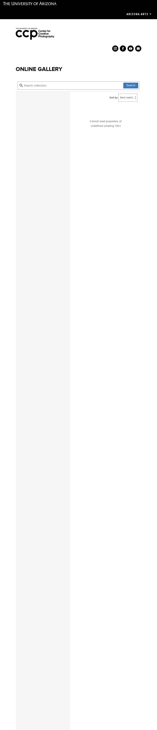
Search (130, 85)
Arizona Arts (137, 14)
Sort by (114, 97)
